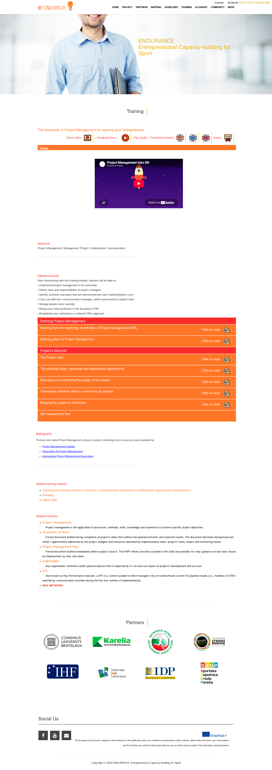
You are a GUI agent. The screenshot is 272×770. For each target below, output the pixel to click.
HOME (115, 7)
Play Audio (139, 137)
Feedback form (106, 137)
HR (258, 2)
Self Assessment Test (55, 413)
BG (263, 2)
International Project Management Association (68, 456)
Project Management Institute (58, 446)
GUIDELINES (171, 7)
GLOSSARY (201, 7)
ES (249, 2)
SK (268, 2)
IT (253, 2)
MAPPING (156, 7)
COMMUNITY (217, 7)
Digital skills (49, 500)
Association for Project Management (62, 451)
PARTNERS (142, 7)
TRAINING (186, 7)
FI (245, 2)
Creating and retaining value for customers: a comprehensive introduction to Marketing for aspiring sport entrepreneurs (116, 490)
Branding (48, 495)
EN (240, 2)
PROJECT (127, 7)
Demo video (74, 137)
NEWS (231, 7)
